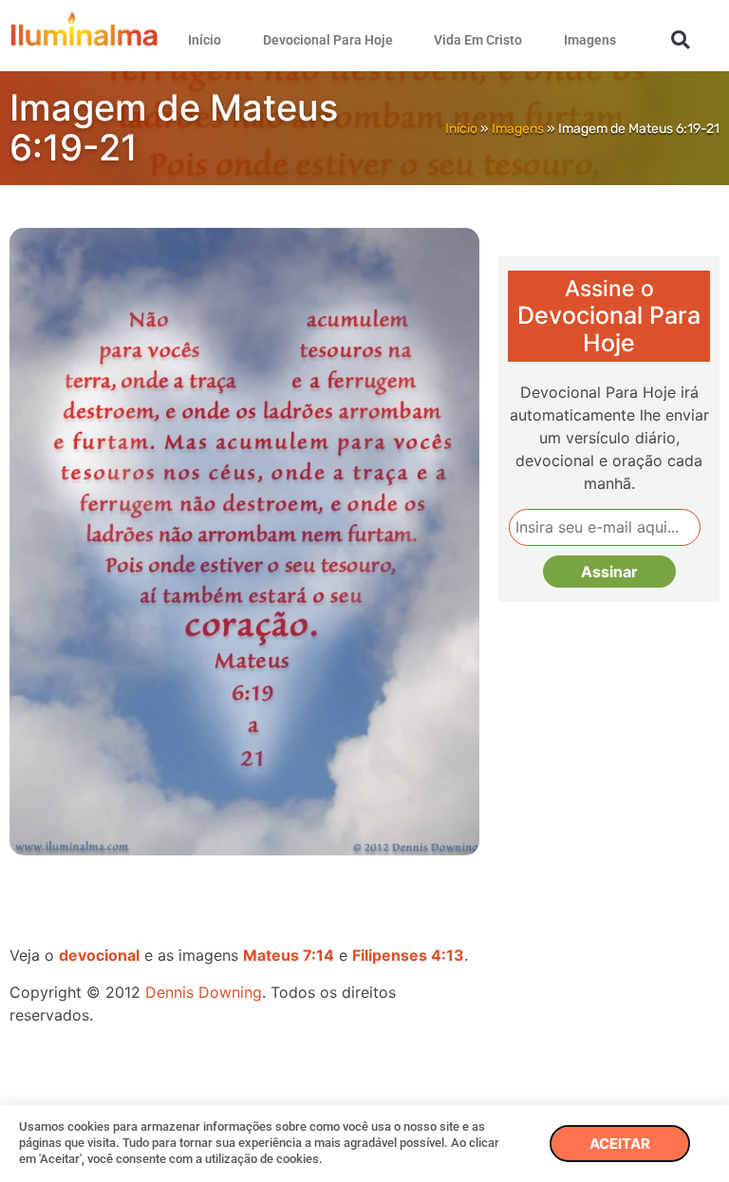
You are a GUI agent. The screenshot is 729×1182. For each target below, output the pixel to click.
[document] (364, 591)
